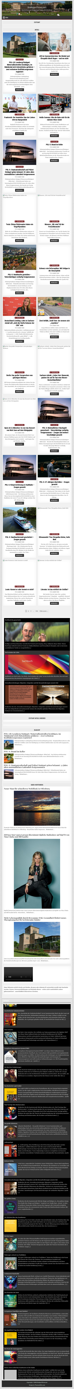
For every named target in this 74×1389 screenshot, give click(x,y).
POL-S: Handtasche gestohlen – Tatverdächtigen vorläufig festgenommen (19, 275)
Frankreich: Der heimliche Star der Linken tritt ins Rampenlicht (19, 118)
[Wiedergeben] (6, 1000)
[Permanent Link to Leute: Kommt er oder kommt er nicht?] (19, 572)
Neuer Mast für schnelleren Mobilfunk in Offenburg (27, 786)
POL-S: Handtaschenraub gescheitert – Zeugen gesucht (19, 538)
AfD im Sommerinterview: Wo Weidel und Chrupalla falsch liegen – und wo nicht (54, 57)
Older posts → (44, 611)
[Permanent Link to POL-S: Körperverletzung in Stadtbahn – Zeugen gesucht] (19, 467)
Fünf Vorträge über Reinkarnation (14, 1101)
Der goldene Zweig (10, 1195)
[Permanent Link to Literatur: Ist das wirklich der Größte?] (54, 572)
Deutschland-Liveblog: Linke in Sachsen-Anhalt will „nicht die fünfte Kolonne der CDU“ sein (20, 323)
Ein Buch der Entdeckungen (12, 1063)
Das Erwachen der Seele (11, 1289)
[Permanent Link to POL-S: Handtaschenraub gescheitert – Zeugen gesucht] (19, 519)
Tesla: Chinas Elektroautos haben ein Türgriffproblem (19, 225)
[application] (37, 983)
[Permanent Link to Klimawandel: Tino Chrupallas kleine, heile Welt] (54, 519)
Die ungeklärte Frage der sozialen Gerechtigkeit (18, 1326)
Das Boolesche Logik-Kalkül (12, 1082)
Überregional (55, 53)
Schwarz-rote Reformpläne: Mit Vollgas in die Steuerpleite (54, 269)
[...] (38, 646)
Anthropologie (8, 1139)
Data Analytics (8, 1026)
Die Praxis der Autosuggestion (14, 683)
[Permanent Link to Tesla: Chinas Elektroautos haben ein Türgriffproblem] (19, 207)
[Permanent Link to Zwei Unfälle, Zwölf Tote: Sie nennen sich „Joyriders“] (54, 306)
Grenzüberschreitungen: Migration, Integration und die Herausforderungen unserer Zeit (31, 650)
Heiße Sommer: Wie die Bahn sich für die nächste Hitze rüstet (54, 118)
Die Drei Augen (8, 1232)
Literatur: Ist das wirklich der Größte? (54, 589)
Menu (6, 18)
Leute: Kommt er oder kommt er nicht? (19, 589)
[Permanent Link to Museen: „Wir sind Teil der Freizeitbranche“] (54, 207)
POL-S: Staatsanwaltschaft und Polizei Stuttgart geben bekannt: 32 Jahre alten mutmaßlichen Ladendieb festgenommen (19, 172)
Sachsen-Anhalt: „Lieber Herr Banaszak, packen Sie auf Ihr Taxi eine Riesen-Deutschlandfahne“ (54, 377)
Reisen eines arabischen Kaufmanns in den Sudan (19, 1364)
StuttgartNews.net (36, 7)
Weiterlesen (20, 90)
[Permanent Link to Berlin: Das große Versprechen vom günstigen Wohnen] (19, 358)
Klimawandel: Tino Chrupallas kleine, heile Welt (54, 538)
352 (37, 611)
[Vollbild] (68, 1000)
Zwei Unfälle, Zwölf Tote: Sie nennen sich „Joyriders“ (54, 322)
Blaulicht (20, 59)
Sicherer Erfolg (8, 1157)
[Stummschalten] (64, 1000)
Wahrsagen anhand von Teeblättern (15, 1251)
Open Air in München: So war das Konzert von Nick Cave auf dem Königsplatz (19, 429)
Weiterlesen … (19, 742)
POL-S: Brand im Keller (54, 144)
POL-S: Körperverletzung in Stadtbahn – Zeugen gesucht (19, 486)
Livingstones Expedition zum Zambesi (16, 1307)
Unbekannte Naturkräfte (11, 1270)
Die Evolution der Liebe (12, 620)
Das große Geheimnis (10, 1120)
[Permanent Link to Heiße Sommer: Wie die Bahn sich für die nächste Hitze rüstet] (54, 103)
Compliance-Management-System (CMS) (16, 1045)
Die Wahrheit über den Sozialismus (15, 1214)
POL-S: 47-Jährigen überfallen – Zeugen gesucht (54, 483)
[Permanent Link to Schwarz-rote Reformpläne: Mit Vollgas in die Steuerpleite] (54, 254)
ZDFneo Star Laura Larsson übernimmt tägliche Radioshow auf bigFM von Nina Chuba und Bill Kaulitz (36, 833)
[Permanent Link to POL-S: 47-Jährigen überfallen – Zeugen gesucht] (54, 466)
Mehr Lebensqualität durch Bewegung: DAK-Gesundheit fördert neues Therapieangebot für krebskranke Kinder (35, 916)
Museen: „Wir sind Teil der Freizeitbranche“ (54, 225)
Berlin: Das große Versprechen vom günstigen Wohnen (19, 376)
